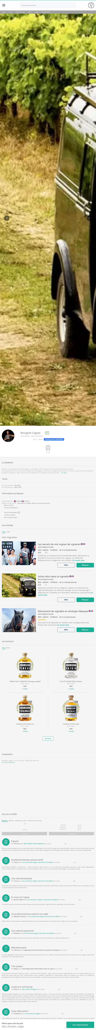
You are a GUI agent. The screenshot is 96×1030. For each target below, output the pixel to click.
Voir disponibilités (80, 1025)
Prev (5, 216)
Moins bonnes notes (35, 820)
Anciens (11, 820)
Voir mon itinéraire (8, 762)
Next (88, 216)
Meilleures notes (21, 820)
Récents (4, 820)
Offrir (66, 565)
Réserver (85, 565)
